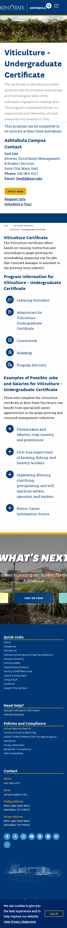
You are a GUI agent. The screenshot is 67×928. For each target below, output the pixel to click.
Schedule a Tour (18, 204)
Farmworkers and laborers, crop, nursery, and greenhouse (35, 434)
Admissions (10, 650)
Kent (6, 225)
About (7, 642)
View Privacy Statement (20, 921)
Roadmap (24, 353)
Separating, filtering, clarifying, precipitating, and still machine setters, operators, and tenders (35, 486)
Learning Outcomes (33, 300)
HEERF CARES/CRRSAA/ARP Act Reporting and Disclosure (30, 738)
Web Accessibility (13, 753)
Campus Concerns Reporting (20, 732)
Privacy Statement (14, 745)
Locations (9, 683)
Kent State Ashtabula (23, 225)
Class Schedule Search (16, 667)
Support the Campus (15, 688)
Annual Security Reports (17, 728)
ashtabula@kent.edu (16, 794)
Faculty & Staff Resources (18, 671)
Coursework (27, 340)
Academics (10, 646)
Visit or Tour (33, 598)
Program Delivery (31, 365)
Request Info (15, 199)
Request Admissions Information (22, 710)
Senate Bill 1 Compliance (17, 749)
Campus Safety (12, 663)
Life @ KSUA (10, 679)
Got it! (54, 913)
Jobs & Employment (15, 675)
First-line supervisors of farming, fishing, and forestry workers (36, 457)
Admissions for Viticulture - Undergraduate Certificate (29, 320)
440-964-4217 (12, 783)
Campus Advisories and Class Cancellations (28, 654)
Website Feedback (14, 714)
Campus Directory (14, 659)
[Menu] (56, 6)
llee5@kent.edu (29, 178)
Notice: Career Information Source (33, 511)
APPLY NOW (15, 191)
